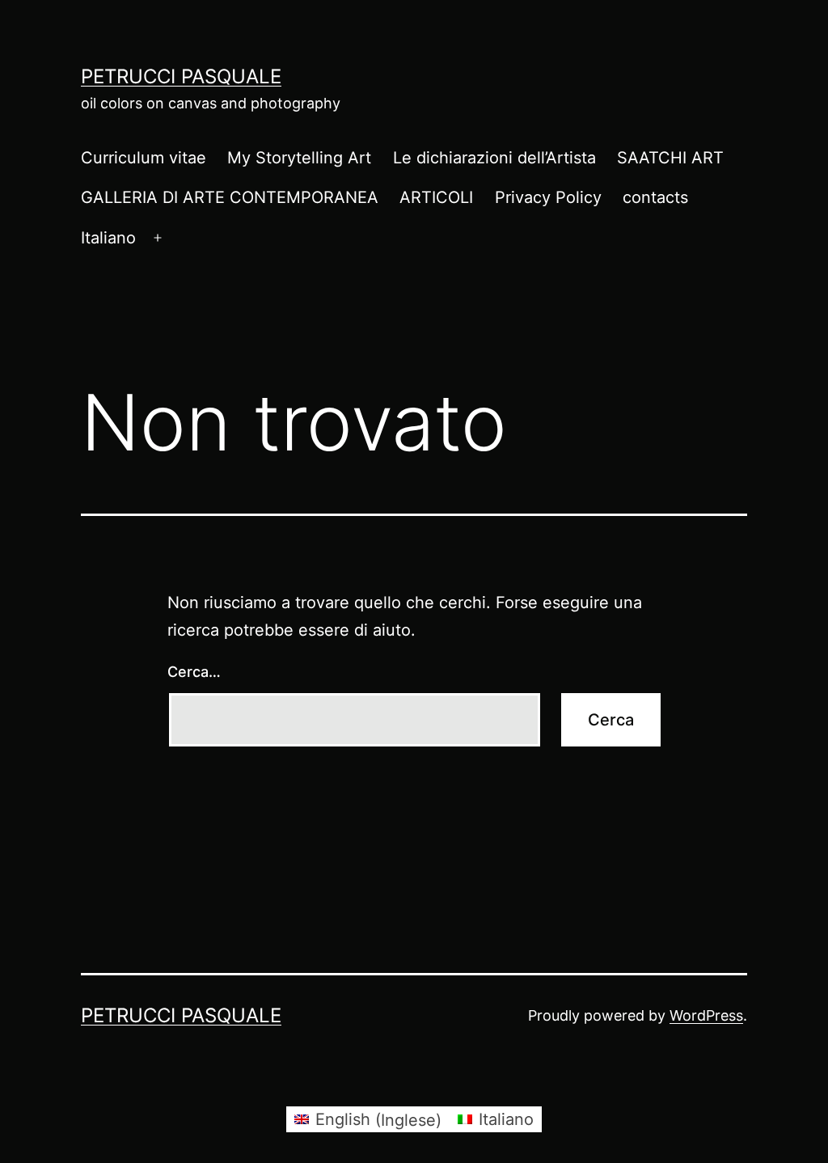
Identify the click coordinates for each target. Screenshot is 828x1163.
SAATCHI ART (670, 157)
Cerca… (194, 671)
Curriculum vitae (143, 157)
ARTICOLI (436, 197)
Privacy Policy (548, 197)
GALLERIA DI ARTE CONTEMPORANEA (229, 197)
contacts (655, 197)
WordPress (706, 1015)
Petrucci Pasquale (181, 76)
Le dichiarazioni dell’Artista (494, 157)
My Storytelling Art (299, 157)
